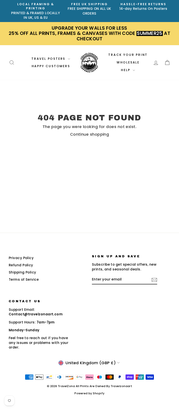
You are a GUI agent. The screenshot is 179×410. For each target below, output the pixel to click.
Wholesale (128, 62)
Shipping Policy (22, 272)
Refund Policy (21, 265)
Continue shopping (89, 134)
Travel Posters (49, 58)
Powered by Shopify (89, 393)
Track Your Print (128, 55)
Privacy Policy (21, 258)
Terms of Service (24, 279)
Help (126, 70)
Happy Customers (51, 66)
